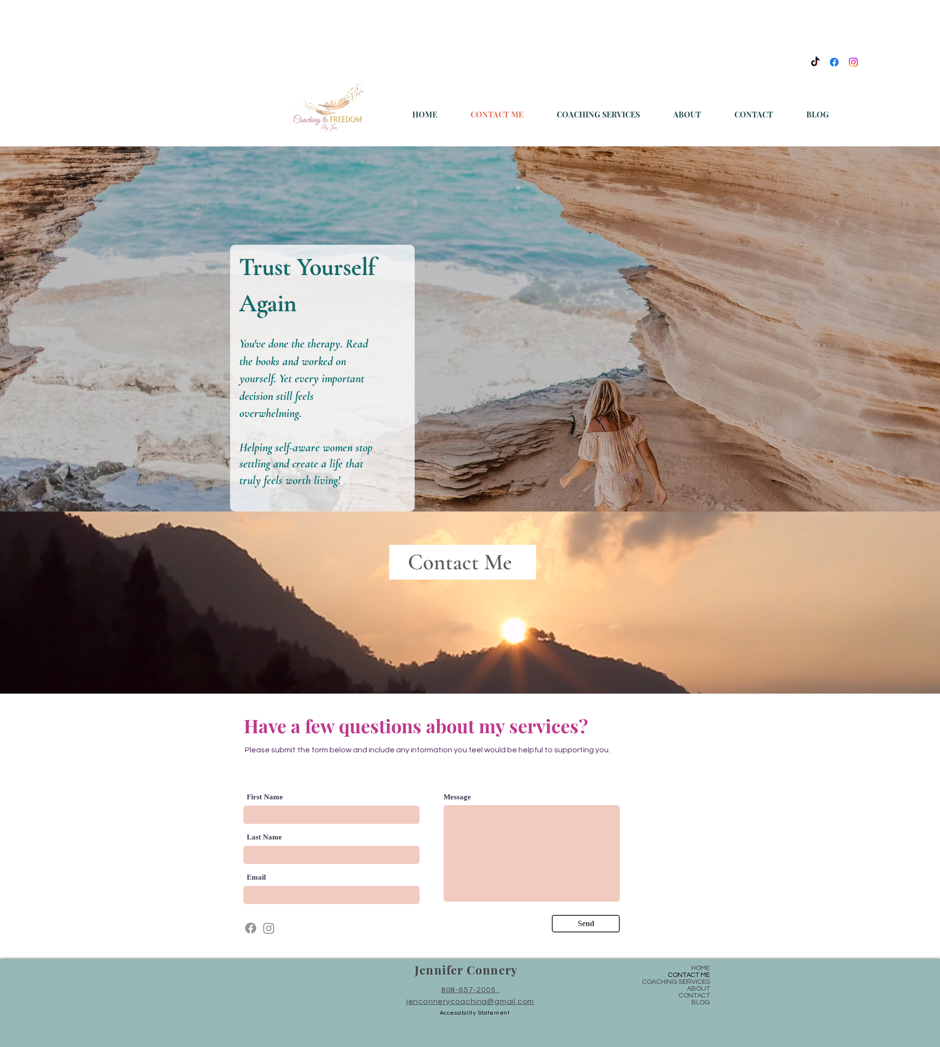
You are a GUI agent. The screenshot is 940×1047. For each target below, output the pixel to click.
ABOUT (698, 988)
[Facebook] (834, 62)
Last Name (264, 837)
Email (256, 877)
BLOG (700, 1002)
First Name (265, 797)
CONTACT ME (689, 975)
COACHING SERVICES (676, 981)
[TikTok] (815, 62)
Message (457, 797)
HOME (700, 968)
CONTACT (694, 995)
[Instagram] (853, 62)
